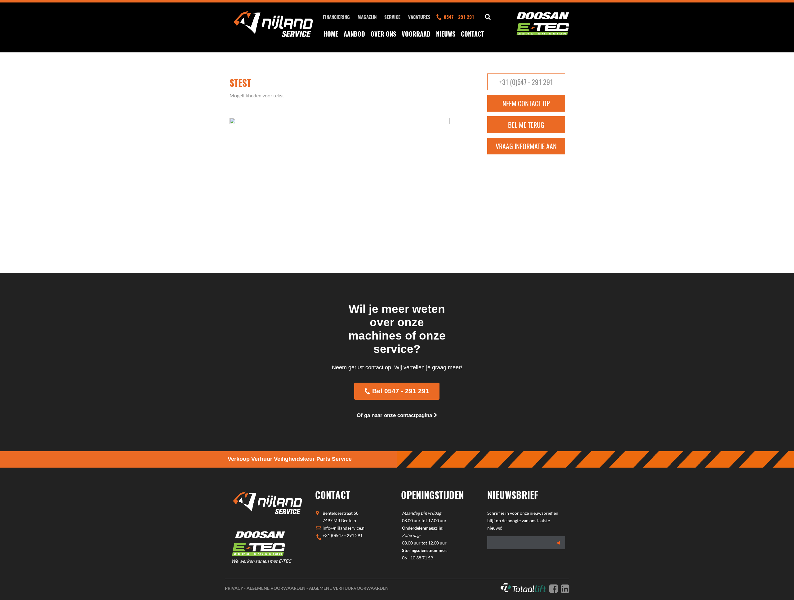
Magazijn (367, 16)
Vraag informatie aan (526, 146)
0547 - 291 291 (459, 16)
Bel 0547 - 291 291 (400, 390)
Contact (472, 33)
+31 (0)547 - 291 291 (526, 82)
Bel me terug (526, 125)
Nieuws (445, 33)
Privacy (234, 588)
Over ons (383, 33)
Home (330, 33)
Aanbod (354, 33)
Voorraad (416, 33)
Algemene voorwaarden (276, 588)
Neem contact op (526, 103)
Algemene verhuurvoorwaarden (349, 588)
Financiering (336, 16)
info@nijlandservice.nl (344, 528)
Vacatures (419, 16)
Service (392, 16)
